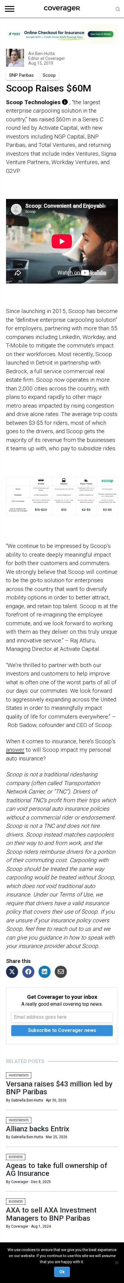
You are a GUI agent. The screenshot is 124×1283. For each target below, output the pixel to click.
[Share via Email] (62, 972)
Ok (62, 1271)
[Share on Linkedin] (46, 972)
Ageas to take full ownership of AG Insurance (56, 1169)
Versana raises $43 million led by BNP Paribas (59, 1088)
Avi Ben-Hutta (41, 53)
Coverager (54, 58)
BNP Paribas (21, 75)
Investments (19, 1075)
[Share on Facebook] (29, 972)
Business (16, 1157)
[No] (116, 1263)
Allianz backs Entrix (37, 1129)
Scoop (49, 75)
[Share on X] (13, 972)
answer (15, 749)
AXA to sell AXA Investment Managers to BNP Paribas (51, 1214)
